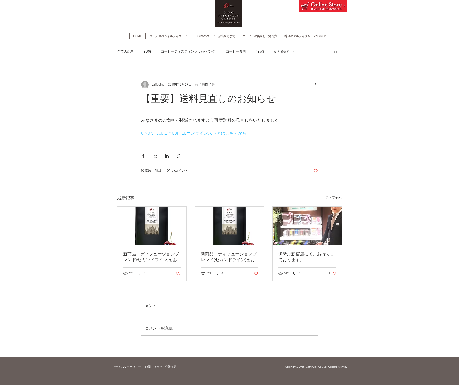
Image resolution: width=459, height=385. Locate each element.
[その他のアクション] (315, 85)
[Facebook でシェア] (143, 156)
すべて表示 (333, 198)
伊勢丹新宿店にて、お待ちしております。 (306, 257)
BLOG (147, 52)
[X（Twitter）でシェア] (155, 156)
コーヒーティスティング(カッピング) (188, 52)
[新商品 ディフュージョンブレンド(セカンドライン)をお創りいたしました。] (151, 226)
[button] (335, 52)
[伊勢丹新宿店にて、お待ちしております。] (307, 226)
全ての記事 (125, 52)
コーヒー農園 (236, 52)
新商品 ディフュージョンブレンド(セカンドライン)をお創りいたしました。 (151, 257)
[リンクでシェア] (178, 156)
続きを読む (282, 52)
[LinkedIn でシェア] (166, 156)
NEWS (260, 52)
